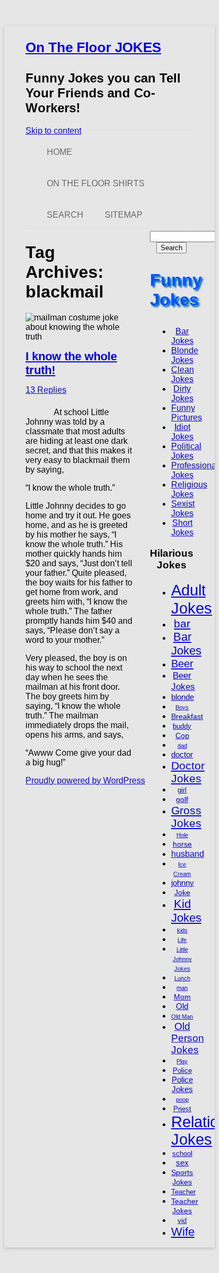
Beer (182, 663)
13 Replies (46, 389)
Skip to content (53, 130)
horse (182, 844)
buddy (182, 726)
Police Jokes (182, 1084)
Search (65, 214)
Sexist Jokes (183, 508)
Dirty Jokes (182, 393)
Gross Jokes (186, 816)
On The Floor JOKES (93, 47)
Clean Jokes (182, 374)
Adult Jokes (191, 599)
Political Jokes (186, 451)
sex (182, 1162)
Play (182, 1061)
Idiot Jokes (182, 432)
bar (182, 623)
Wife (183, 1231)
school (182, 1154)
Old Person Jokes (187, 1038)
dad (182, 745)
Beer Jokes (183, 681)
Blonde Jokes (184, 355)
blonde (182, 696)
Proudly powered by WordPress (85, 780)
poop (182, 1099)
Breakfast (187, 716)
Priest (182, 1109)
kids (182, 930)
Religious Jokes (189, 489)
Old (182, 1006)
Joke (182, 892)
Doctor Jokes (188, 771)
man (182, 988)
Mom (182, 997)
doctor (182, 754)
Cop (182, 735)
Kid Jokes (186, 910)
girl (182, 790)
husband (187, 853)
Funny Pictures (186, 412)
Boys (182, 707)
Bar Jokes (182, 336)
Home (59, 151)
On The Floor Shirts (96, 183)
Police (182, 1070)
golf (182, 799)
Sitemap (123, 214)
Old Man (182, 1016)
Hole (182, 835)
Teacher (183, 1192)
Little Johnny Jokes (182, 959)
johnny (182, 882)
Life (182, 940)
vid (182, 1221)
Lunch (182, 978)
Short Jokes (182, 527)
